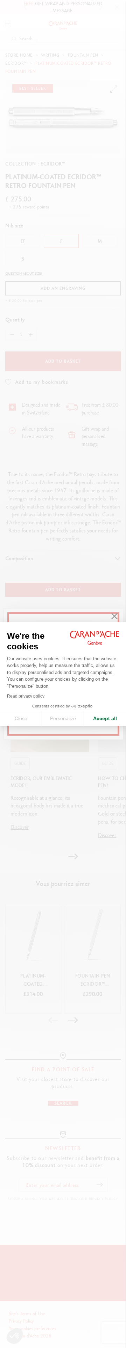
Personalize (63, 718)
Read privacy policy (25, 696)
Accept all (105, 718)
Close (21, 718)
